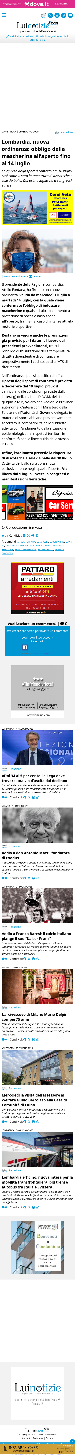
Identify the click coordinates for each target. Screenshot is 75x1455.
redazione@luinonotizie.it (53, 36)
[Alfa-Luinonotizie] (37, 1273)
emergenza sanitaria (32, 545)
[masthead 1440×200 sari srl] (37, 9)
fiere (48, 545)
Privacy (49, 1438)
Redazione (67, 132)
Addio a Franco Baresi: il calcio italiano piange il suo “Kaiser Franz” (36, 936)
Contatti (26, 1438)
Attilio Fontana (26, 541)
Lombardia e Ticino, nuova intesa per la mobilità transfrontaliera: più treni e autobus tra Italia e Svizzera (37, 1182)
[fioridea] (37, 1418)
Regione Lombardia (25, 549)
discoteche (12, 545)
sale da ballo (45, 549)
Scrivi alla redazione (21, 36)
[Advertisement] (37, 87)
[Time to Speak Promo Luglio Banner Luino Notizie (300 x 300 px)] (37, 613)
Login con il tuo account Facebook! (37, 639)
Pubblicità (39, 40)
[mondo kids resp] (37, 224)
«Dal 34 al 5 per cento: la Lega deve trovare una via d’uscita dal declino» (34, 778)
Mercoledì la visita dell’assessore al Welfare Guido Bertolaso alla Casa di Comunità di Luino (34, 1100)
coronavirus (57, 541)
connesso (28, 631)
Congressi (42, 541)
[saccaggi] (37, 717)
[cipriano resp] (37, 519)
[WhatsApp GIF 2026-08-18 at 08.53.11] (37, 1453)
